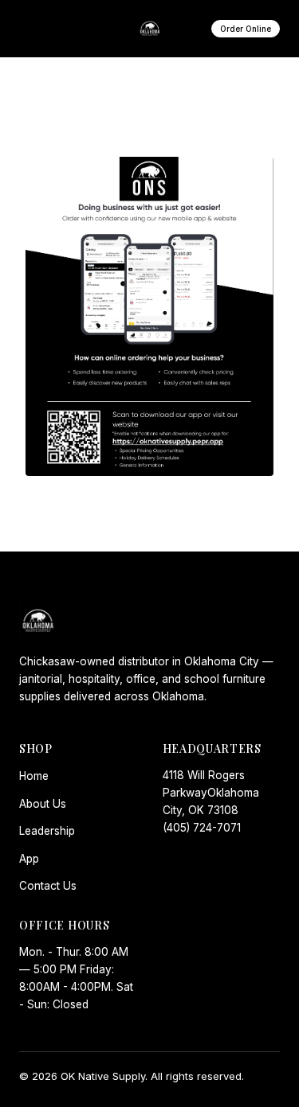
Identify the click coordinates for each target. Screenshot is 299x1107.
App (29, 858)
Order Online (245, 28)
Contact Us (48, 885)
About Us (42, 803)
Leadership (47, 830)
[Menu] (37, 28)
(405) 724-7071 (202, 827)
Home (34, 776)
